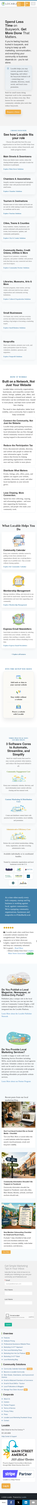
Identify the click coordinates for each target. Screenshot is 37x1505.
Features (6, 1338)
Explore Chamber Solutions (12, 191)
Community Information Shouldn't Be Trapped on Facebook (18, 1183)
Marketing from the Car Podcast (14, 1353)
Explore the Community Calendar (14, 567)
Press (5, 1414)
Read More (19, 948)
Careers (6, 1402)
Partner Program (9, 1405)
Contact (6, 1420)
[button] (33, 3)
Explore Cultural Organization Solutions (17, 299)
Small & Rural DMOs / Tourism (14, 1383)
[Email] (33, 1502)
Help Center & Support (9, 1436)
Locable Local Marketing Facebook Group (17, 1417)
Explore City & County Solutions (14, 238)
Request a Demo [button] (13, 112)
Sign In (26, 4)
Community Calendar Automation (14, 1369)
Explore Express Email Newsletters (15, 645)
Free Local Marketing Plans (12, 1350)
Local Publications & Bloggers (13, 1386)
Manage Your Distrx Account (13, 1389)
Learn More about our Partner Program (16, 1081)
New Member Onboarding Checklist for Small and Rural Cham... (17, 1233)
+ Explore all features (18, 654)
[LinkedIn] (26, 1502)
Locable (23, 1497)
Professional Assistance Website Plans (16, 1344)
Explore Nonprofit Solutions (12, 356)
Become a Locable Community (14, 1372)
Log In (6, 1486)
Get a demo (19, 4)
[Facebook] (11, 1502)
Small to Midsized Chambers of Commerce (18, 1380)
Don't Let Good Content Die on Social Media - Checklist (18, 1132)
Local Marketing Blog (10, 1359)
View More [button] (6, 1252)
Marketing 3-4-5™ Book (11, 1356)
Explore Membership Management (15, 605)
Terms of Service (9, 1408)
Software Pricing (9, 1341)
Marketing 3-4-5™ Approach (13, 1347)
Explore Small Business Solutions (14, 328)
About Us (6, 1399)
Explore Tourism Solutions (12, 213)
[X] (18, 1502)
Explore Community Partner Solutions (16, 268)
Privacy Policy (8, 1411)
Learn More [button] (18, 162)
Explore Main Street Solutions (13, 169)
